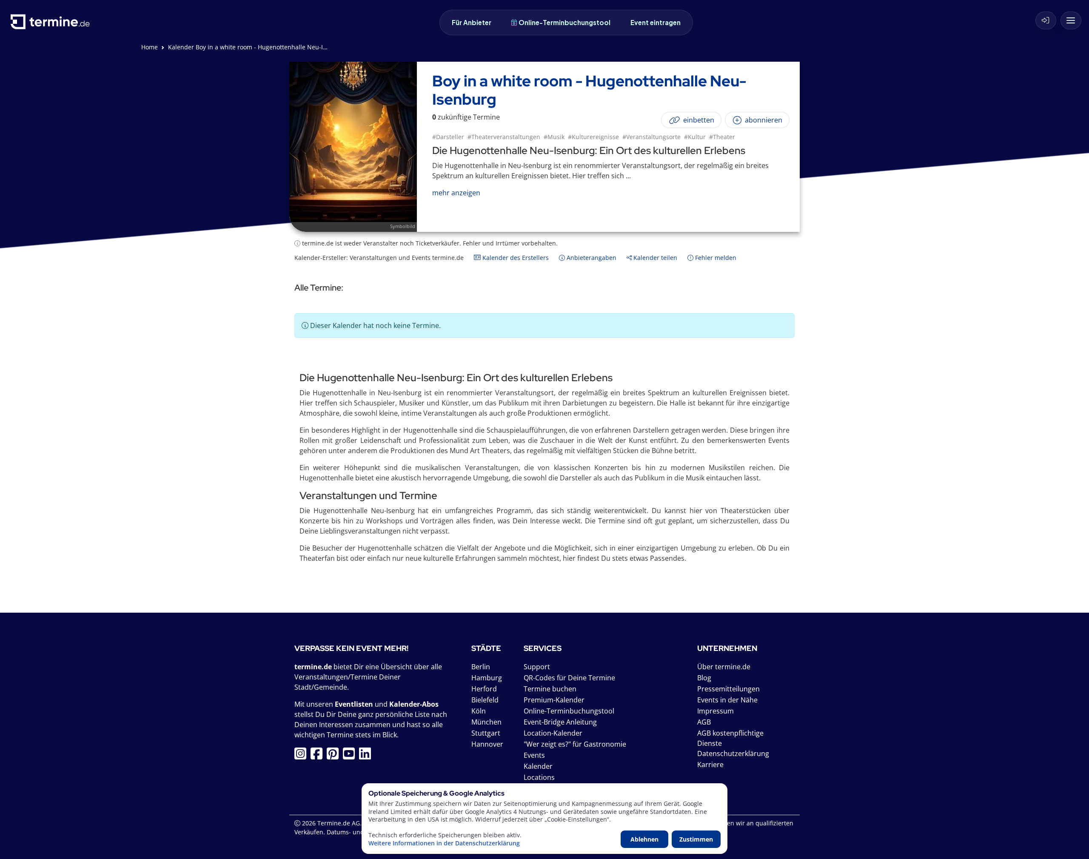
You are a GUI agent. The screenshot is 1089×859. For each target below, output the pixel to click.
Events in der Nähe (727, 700)
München (486, 722)
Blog (704, 677)
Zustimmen (696, 839)
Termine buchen (550, 688)
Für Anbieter (471, 22)
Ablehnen (644, 839)
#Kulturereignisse (593, 137)
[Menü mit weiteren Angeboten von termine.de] (1070, 20)
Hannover (487, 744)
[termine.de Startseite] (52, 25)
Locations (539, 777)
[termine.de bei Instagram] (302, 756)
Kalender (538, 766)
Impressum (715, 711)
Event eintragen (655, 22)
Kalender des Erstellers (515, 258)
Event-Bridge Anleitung (560, 722)
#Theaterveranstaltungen (504, 137)
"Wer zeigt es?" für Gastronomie (575, 744)
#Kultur (695, 137)
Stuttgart (485, 733)
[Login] (1045, 20)
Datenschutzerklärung (733, 753)
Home (149, 47)
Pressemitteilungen (728, 688)
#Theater (722, 137)
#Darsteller (448, 137)
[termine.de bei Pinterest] (335, 756)
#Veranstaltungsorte (651, 137)
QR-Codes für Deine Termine (569, 677)
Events (534, 755)
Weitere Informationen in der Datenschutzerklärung (444, 843)
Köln (478, 711)
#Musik (554, 137)
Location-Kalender (553, 733)
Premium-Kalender (554, 700)
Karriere (710, 764)
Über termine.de (723, 666)
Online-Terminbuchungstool (564, 22)
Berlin (480, 666)
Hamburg (486, 677)
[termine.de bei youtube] (351, 756)
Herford (484, 688)
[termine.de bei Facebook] (319, 756)
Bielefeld (485, 700)
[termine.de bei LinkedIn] (367, 756)
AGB (704, 722)
